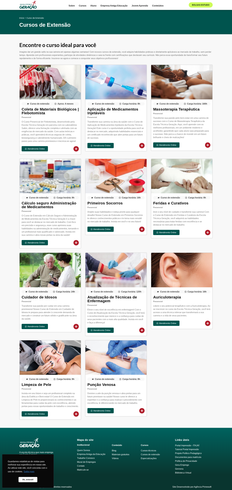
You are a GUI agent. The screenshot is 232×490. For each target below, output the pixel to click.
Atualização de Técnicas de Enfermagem (112, 299)
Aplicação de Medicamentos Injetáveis (112, 111)
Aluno (93, 6)
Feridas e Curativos (171, 203)
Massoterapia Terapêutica (176, 109)
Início (21, 18)
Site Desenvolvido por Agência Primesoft (191, 487)
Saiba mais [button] (29, 471)
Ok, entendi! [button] (28, 479)
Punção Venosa (101, 385)
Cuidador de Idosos (39, 297)
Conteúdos (158, 6)
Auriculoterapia (167, 297)
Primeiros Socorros (105, 203)
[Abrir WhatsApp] (225, 483)
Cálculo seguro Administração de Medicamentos (49, 205)
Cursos (82, 6)
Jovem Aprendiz (140, 6)
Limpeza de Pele (36, 385)
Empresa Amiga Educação (114, 6)
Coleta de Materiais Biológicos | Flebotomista (50, 111)
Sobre (72, 6)
